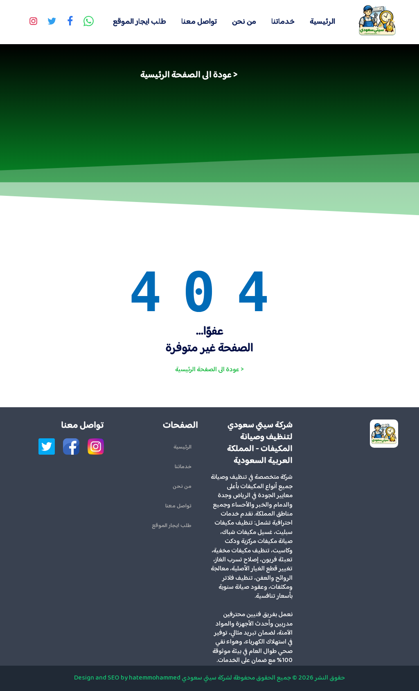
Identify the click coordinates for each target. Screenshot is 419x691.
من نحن (244, 22)
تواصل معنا (199, 22)
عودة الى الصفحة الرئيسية (186, 75)
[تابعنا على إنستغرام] (33, 22)
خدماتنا (283, 22)
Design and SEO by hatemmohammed (127, 678)
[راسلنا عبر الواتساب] (88, 22)
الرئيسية (322, 22)
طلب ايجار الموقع (139, 22)
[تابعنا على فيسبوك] (70, 22)
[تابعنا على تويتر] (51, 22)
